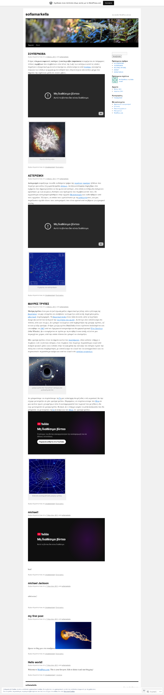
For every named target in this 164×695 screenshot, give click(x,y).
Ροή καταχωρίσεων (120, 108)
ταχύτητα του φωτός (66, 319)
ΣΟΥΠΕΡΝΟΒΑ (37, 53)
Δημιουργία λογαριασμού (122, 104)
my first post (35, 616)
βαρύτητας (32, 314)
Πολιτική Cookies (69, 691)
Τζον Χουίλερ (97, 328)
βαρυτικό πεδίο (59, 317)
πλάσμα (87, 67)
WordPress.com (43, 669)
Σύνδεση (117, 106)
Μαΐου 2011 (117, 89)
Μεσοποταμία (76, 194)
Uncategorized (50, 167)
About (38, 45)
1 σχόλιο (59, 675)
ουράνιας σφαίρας (82, 183)
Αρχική (30, 45)
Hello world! (35, 662)
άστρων (64, 186)
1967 (42, 328)
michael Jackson (38, 583)
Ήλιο (97, 401)
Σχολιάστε (60, 167)
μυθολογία (82, 197)
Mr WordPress (123, 79)
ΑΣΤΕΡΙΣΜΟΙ (35, 175)
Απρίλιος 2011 (118, 91)
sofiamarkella (37, 14)
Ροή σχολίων (118, 111)
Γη (60, 398)
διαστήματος (74, 340)
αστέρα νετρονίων (84, 351)
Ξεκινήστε (108, 3)
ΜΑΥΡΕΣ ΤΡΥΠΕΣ (38, 303)
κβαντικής (32, 317)
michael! (33, 512)
